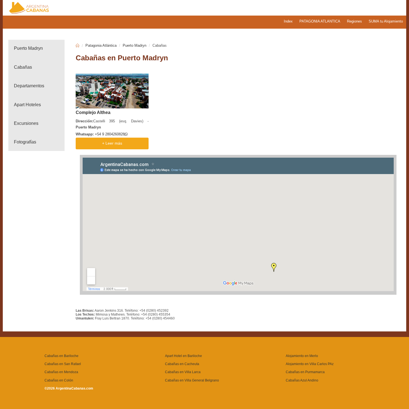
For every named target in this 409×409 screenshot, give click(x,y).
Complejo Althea (93, 112)
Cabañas (23, 67)
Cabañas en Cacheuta (182, 364)
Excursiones (26, 123)
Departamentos (29, 85)
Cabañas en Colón (59, 380)
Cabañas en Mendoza (61, 372)
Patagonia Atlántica (101, 45)
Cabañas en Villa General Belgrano (192, 380)
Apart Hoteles (27, 104)
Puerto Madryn (28, 48)
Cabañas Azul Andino (302, 380)
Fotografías (25, 142)
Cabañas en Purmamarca (305, 372)
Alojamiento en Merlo (302, 356)
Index (288, 21)
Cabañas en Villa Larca (183, 372)
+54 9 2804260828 (110, 134)
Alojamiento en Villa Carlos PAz (310, 364)
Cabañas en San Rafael (63, 364)
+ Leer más (112, 143)
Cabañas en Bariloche (61, 356)
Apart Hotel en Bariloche (183, 356)
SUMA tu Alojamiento (386, 21)
